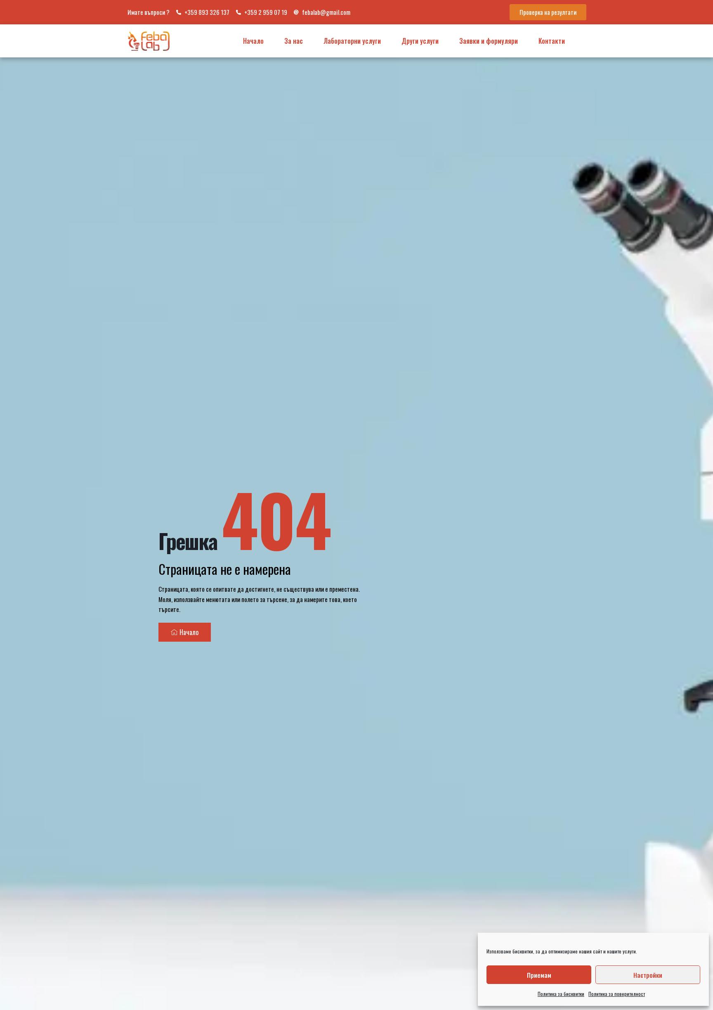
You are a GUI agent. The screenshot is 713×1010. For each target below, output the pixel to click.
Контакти (551, 41)
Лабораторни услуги (352, 41)
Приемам (539, 974)
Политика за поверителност (616, 993)
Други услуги (420, 41)
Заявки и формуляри (488, 41)
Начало (253, 41)
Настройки (647, 974)
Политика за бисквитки (561, 993)
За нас (293, 41)
